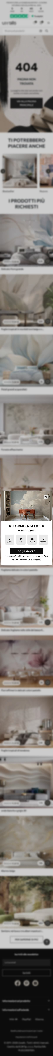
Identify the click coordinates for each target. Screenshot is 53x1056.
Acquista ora (26, 551)
